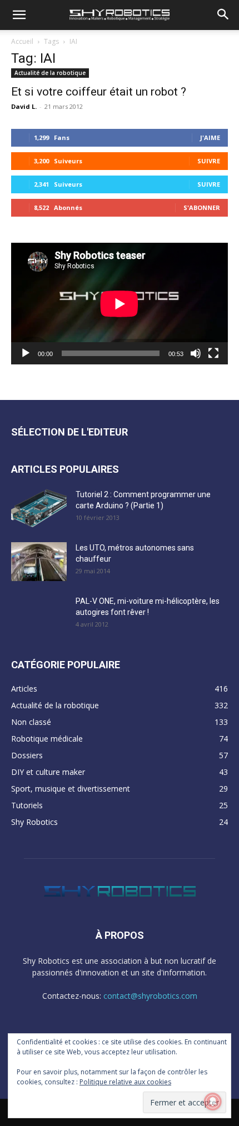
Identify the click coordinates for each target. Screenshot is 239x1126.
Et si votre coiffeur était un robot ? (98, 91)
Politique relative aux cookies (125, 1082)
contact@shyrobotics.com (150, 995)
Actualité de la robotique (50, 73)
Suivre (208, 161)
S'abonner (201, 207)
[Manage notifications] (213, 1101)
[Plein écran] (213, 353)
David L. (24, 106)
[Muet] (195, 353)
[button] (19, 15)
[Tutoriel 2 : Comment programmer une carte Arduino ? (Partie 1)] (39, 508)
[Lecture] (25, 353)
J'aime (210, 137)
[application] (119, 303)
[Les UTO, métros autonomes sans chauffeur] (39, 561)
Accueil (22, 41)
